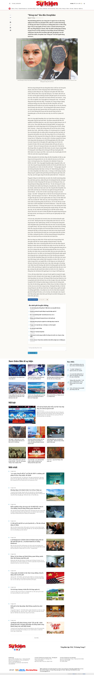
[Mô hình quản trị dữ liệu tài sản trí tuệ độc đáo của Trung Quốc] (55, 370)
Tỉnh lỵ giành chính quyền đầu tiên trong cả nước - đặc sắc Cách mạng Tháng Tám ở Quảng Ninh (17, 461)
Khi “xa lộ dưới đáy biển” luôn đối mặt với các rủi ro (42, 314)
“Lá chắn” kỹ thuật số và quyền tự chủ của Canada (76, 369)
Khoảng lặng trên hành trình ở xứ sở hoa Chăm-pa (26, 490)
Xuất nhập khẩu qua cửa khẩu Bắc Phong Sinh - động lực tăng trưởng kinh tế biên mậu (55, 441)
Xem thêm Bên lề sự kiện (21, 361)
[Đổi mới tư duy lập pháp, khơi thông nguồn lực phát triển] (55, 611)
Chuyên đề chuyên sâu (23, 8)
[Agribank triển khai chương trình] (55, 628)
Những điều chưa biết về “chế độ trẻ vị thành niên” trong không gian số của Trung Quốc (77, 382)
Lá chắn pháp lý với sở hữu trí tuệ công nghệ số (16, 378)
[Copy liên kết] (10, 25)
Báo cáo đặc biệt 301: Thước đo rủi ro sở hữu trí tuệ (55, 395)
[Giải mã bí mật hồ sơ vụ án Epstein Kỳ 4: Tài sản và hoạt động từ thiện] (55, 528)
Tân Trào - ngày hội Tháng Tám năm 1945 (55, 460)
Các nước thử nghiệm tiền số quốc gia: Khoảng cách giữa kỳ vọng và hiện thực (76, 375)
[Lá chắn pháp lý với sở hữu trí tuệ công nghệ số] (17, 370)
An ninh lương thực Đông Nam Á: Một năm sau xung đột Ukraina (45, 308)
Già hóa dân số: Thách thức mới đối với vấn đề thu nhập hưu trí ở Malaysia (47, 340)
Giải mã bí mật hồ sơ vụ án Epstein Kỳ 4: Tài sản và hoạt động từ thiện (28, 524)
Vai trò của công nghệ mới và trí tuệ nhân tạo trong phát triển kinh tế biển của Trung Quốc (36, 396)
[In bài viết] (10, 30)
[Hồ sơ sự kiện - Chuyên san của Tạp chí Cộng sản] (47, 3)
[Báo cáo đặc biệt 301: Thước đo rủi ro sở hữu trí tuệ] (55, 388)
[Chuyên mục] (10, 3)
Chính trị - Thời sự (14, 8)
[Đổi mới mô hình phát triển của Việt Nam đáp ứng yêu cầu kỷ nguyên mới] (22, 415)
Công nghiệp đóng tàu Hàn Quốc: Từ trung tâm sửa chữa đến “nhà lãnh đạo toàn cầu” (17, 396)
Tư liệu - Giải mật (39, 8)
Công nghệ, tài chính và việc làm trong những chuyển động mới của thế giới (27, 574)
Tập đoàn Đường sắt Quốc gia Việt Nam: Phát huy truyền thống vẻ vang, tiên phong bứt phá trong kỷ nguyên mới (36, 441)
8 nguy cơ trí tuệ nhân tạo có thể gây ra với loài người (43, 325)
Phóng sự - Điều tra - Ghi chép (67, 8)
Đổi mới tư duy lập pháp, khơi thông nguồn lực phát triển (26, 607)
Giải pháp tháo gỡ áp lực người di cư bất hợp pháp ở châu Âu (44, 321)
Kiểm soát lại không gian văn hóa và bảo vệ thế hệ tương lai (77, 365)
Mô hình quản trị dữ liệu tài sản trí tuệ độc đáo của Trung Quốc (55, 378)
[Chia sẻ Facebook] (10, 22)
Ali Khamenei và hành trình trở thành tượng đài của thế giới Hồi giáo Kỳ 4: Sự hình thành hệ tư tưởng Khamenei (27, 541)
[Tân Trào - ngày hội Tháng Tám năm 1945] (55, 452)
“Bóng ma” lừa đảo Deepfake (37, 331)
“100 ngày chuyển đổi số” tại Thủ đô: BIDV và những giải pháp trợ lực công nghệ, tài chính (28, 474)
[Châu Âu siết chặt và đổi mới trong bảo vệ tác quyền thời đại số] (36, 370)
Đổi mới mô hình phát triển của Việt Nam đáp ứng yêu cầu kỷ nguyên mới (50, 407)
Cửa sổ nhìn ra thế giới (31, 8)
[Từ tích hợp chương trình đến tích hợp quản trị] (55, 594)
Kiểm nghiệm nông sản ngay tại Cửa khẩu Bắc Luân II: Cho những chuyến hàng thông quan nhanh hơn (27, 507)
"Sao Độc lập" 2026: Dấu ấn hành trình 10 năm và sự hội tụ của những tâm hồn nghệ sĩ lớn (36, 461)
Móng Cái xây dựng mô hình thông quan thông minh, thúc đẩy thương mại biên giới (27, 557)
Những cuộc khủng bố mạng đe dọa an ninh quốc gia (42, 318)
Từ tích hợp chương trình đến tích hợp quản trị (25, 589)
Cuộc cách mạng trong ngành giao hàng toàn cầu (77, 388)
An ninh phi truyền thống (36, 328)
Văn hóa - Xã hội (59, 8)
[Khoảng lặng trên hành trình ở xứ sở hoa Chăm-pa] (55, 495)
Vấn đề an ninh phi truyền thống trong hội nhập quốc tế (43, 311)
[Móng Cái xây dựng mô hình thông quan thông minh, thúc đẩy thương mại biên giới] (55, 561)
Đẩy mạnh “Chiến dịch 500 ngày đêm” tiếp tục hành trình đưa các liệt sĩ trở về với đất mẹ (17, 441)
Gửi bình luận (32, 352)
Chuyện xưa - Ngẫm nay (78, 8)
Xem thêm (36, 637)
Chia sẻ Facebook (33, 299)
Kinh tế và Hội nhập (51, 8)
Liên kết (11, 670)
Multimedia (45, 8)
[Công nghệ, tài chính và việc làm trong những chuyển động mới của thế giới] (55, 578)
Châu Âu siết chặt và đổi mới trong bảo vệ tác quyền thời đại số (36, 378)
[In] (47, 299)
